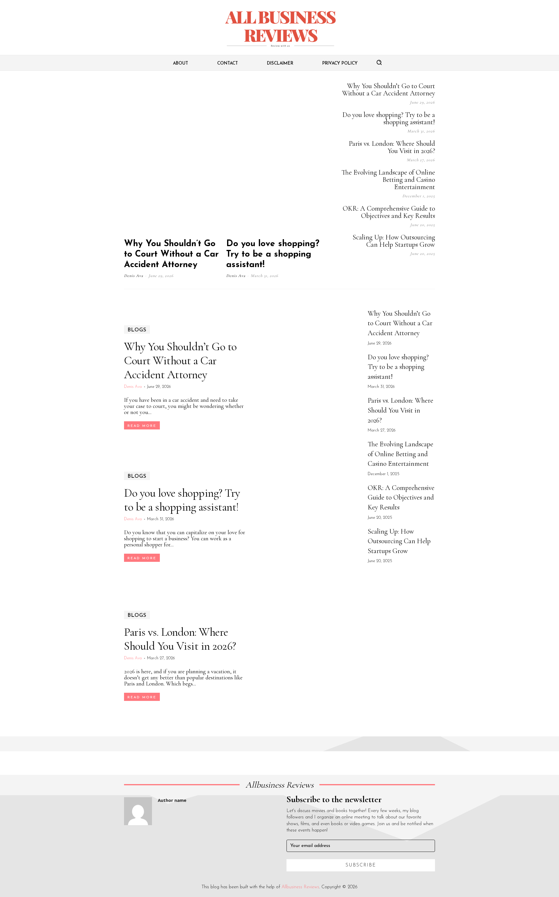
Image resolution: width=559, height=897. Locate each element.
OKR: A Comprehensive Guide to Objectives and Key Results (389, 212)
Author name (172, 800)
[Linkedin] (403, 269)
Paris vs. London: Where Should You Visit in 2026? (392, 147)
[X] (417, 269)
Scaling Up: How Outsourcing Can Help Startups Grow (394, 241)
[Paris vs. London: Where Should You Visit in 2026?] (308, 656)
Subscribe (361, 865)
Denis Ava (133, 275)
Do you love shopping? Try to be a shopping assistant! (272, 254)
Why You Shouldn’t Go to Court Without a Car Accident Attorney (171, 254)
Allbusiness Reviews (300, 887)
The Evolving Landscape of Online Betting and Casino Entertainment (388, 179)
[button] (379, 62)
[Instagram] (388, 269)
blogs (137, 330)
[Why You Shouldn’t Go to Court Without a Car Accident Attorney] (174, 157)
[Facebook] (374, 269)
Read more (142, 426)
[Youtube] (432, 269)
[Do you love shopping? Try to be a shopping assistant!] (276, 157)
